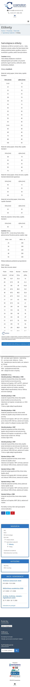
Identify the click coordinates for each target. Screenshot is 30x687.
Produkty (9, 31)
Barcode (16, 31)
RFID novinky (7, 568)
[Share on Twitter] (8, 513)
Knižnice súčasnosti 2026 (12, 581)
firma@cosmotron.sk (16, 10)
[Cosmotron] (15, 5)
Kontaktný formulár (7, 637)
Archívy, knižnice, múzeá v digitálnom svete (12, 597)
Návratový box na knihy (10, 553)
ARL (5, 530)
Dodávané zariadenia (10, 550)
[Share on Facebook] (3, 513)
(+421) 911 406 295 (16, 13)
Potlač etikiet (10, 539)
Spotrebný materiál (9, 33)
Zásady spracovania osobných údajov (12, 639)
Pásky (10, 546)
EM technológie (8, 535)
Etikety (11, 544)
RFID (5, 532)
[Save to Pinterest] (13, 513)
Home (3, 31)
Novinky (6, 565)
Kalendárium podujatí (9, 605)
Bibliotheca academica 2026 (13, 588)
